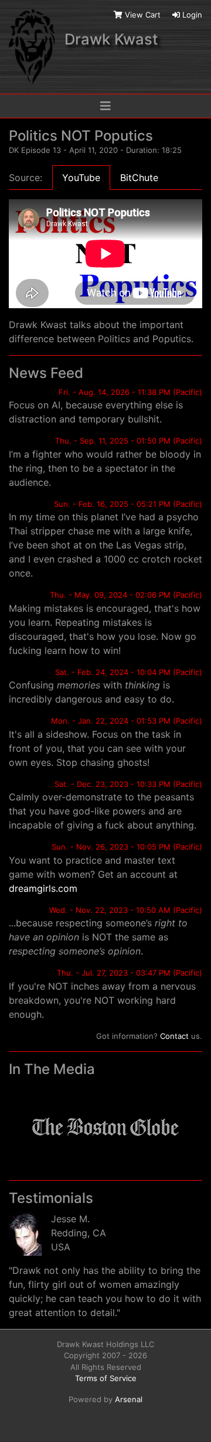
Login (191, 14)
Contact (174, 1036)
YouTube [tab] (81, 177)
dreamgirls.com (43, 888)
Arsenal (128, 1399)
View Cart (142, 14)
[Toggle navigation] (105, 106)
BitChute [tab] (139, 177)
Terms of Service (106, 1378)
